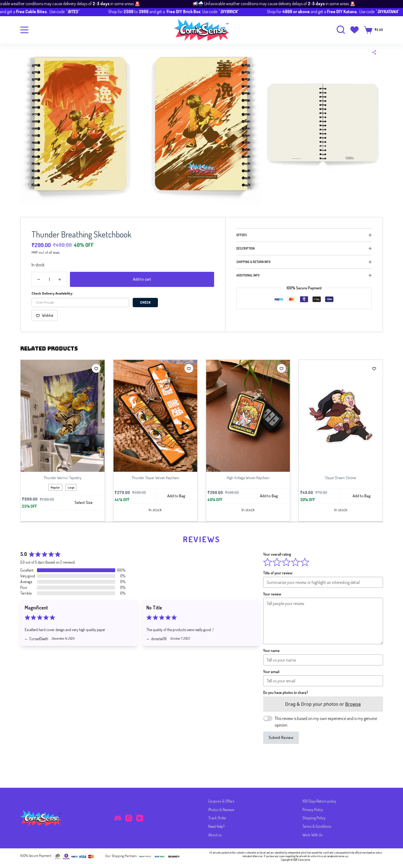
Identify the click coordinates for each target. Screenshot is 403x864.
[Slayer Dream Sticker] (303, 416)
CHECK (145, 302)
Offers (241, 235)
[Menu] (24, 30)
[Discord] (117, 818)
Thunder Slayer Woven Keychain (117, 477)
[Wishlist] (354, 30)
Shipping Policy (313, 817)
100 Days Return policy (319, 801)
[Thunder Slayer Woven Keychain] (117, 416)
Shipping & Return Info (253, 262)
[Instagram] (128, 818)
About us (215, 834)
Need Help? (216, 826)
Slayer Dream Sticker (302, 477)
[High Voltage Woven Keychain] (210, 416)
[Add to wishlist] (57, 368)
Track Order (217, 817)
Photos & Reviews (221, 809)
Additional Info (248, 275)
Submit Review (281, 737)
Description (245, 248)
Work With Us (312, 834)
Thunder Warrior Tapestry (24, 477)
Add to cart (142, 279)
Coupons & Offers (221, 801)
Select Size (45, 502)
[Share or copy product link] (374, 52)
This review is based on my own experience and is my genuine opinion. (326, 722)
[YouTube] (139, 818)
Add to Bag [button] (138, 495)
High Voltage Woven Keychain (209, 477)
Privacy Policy (312, 809)
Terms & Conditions (316, 826)
